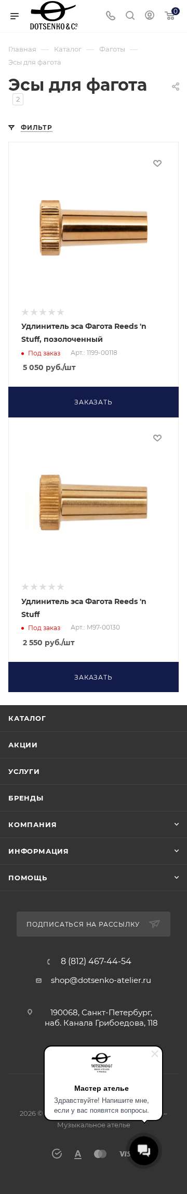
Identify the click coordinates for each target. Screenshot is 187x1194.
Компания (32, 824)
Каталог (27, 718)
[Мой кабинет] (149, 16)
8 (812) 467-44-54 (96, 961)
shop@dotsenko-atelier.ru (101, 980)
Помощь (27, 877)
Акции (23, 745)
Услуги (24, 771)
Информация (38, 851)
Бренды (26, 798)
